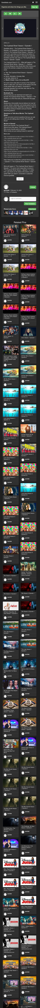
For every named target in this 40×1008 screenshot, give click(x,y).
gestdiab (9, 240)
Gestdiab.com (6, 2)
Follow (33, 187)
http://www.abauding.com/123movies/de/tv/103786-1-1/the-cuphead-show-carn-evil (19, 145)
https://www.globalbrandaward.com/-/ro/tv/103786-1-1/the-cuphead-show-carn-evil (19, 156)
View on (20, 179)
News (14, 209)
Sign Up (34, 7)
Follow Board (32, 209)
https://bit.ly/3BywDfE (22, 80)
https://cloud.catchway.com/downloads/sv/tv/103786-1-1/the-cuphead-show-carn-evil (20, 152)
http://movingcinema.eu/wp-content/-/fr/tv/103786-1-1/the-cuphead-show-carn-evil (19, 137)
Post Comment (30, 204)
